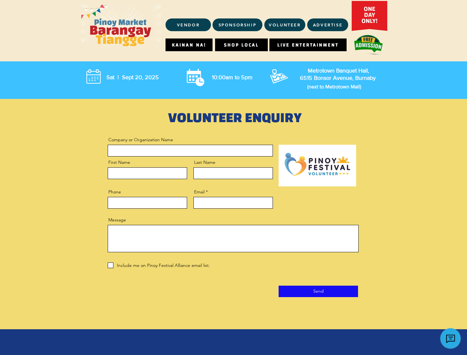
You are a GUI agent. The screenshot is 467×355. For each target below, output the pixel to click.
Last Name (204, 162)
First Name (119, 162)
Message (117, 220)
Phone (114, 192)
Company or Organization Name (140, 139)
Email (199, 192)
